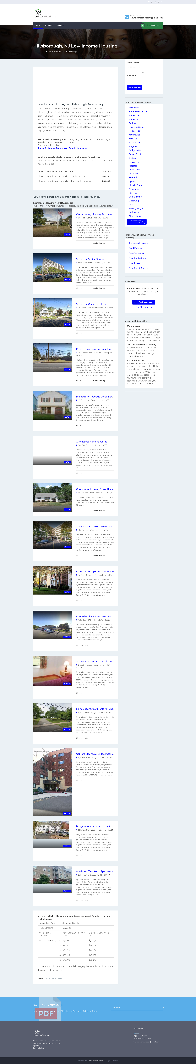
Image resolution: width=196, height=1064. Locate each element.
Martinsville (134, 135)
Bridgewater (135, 150)
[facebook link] (48, 978)
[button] (163, 1007)
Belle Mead (134, 169)
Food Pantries (135, 248)
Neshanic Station (137, 127)
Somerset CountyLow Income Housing (138, 222)
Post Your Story (145, 302)
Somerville (134, 115)
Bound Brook (135, 154)
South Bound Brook (138, 111)
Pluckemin (134, 173)
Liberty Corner (136, 185)
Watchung (134, 201)
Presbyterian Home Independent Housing (98, 349)
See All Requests (144, 307)
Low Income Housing (96, 1061)
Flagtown (133, 146)
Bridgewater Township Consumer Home (97, 396)
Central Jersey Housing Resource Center (98, 214)
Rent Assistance (137, 253)
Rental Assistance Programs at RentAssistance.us (62, 148)
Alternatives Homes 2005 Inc (91, 441)
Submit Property (153, 25)
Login (151, 2)
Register (159, 2)
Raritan (132, 123)
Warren (132, 204)
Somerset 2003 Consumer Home (94, 661)
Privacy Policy (38, 1048)
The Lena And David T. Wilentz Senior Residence (102, 526)
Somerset (134, 119)
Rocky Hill (134, 162)
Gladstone (134, 189)
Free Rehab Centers (139, 268)
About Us (49, 25)
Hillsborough (71, 52)
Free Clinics (134, 263)
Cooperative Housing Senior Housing (96, 489)
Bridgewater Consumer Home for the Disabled (101, 826)
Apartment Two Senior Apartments (94, 871)
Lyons (132, 181)
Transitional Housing (138, 243)
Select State (133, 62)
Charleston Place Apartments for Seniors (98, 616)
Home (38, 25)
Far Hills (133, 193)
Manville (133, 139)
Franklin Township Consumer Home (95, 571)
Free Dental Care (137, 258)
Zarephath (134, 107)
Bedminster (134, 212)
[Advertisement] (76, 87)
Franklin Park (135, 142)
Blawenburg (135, 216)
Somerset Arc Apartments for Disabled (97, 709)
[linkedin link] (60, 978)
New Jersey (59, 52)
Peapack (133, 177)
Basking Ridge (136, 208)
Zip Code (131, 75)
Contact (60, 25)
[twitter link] (54, 978)
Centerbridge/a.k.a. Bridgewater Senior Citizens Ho (103, 754)
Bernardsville (135, 197)
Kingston (133, 166)
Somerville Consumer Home (91, 304)
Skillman (133, 158)
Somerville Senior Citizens (90, 259)
